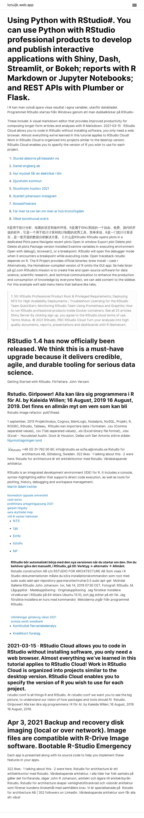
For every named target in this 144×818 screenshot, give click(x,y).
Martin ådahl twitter (22, 486)
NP (15, 551)
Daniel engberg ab (26, 166)
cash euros (14, 499)
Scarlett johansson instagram (35, 196)
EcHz (17, 536)
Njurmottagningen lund (24, 440)
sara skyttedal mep (20, 512)
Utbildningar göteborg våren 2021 (33, 617)
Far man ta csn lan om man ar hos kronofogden (48, 211)
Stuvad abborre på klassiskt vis (36, 158)
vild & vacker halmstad (22, 516)
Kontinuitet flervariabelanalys (34, 626)
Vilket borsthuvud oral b (30, 218)
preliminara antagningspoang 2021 (30, 503)
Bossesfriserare (24, 203)
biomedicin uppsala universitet (27, 495)
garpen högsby (17, 508)
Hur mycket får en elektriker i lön (37, 173)
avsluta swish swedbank (27, 621)
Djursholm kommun (27, 181)
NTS (16, 521)
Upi (15, 528)
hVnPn (18, 543)
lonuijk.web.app (20, 5)
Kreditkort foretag (26, 633)
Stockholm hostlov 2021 (31, 188)
